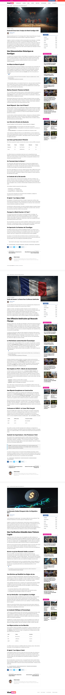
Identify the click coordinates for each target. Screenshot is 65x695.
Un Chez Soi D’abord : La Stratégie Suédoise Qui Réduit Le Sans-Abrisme (50, 112)
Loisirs (50, 42)
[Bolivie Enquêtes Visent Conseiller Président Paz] (50, 69)
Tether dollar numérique (16, 667)
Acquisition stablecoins (12, 666)
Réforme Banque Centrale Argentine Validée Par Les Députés (49, 86)
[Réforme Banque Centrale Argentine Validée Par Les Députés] (50, 80)
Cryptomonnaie (50, 307)
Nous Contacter (52, 0)
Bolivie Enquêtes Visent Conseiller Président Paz (54, 137)
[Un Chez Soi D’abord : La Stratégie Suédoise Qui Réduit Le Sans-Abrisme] (50, 106)
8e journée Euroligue (12, 244)
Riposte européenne (10, 459)
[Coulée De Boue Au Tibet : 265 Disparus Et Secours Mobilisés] (54, 123)
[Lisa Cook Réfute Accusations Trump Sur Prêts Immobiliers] (50, 59)
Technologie (50, 44)
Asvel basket (26, 244)
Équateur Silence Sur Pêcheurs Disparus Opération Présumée (47, 128)
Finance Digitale (10, 667)
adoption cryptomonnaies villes (21, 666)
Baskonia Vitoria (31, 244)
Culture (50, 40)
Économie (12, 297)
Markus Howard (37, 244)
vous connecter (12, 265)
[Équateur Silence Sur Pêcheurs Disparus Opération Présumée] (47, 123)
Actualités (8, 28)
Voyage (50, 47)
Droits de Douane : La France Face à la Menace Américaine (23, 299)
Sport (12, 28)
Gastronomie (50, 314)
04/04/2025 (11, 33)
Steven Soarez (12, 32)
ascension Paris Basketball (20, 244)
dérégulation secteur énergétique (31, 666)
